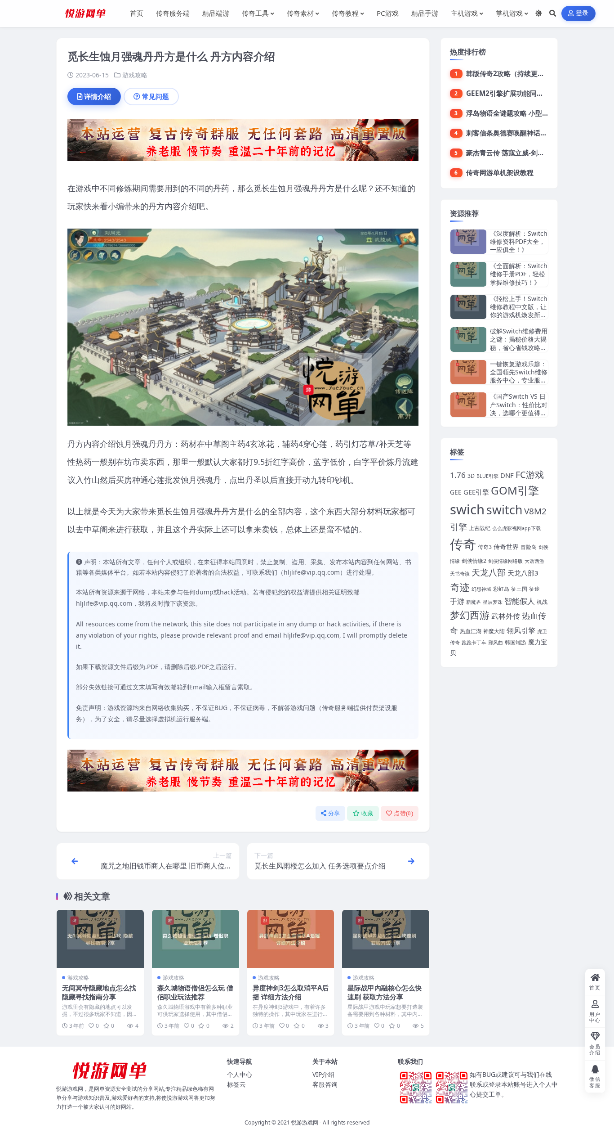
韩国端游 (515, 642)
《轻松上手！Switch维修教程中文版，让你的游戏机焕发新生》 (518, 311)
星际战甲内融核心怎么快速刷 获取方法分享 (384, 992)
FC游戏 (530, 474)
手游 (457, 601)
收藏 (367, 813)
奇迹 (460, 587)
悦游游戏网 (304, 1122)
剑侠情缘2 (474, 561)
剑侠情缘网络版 (505, 561)
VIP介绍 (323, 1074)
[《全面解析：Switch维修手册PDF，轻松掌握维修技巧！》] (468, 274)
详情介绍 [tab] (97, 96)
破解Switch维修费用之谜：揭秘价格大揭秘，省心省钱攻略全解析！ (518, 343)
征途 (534, 589)
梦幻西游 (469, 614)
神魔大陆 (494, 631)
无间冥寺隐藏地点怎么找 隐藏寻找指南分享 (99, 992)
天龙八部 (489, 572)
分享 (334, 813)
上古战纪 (479, 528)
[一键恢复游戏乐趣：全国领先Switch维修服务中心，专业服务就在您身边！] (468, 372)
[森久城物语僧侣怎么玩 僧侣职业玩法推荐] (195, 939)
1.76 (458, 475)
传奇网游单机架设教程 (500, 172)
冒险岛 (529, 547)
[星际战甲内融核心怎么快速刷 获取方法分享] (385, 939)
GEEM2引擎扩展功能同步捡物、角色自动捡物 (535, 93)
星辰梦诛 (493, 602)
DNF (507, 475)
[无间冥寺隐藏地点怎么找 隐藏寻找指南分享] (100, 939)
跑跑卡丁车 (474, 642)
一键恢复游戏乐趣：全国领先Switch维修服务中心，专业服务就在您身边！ (518, 376)
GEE (456, 492)
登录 (582, 13)
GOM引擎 (515, 490)
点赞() (403, 813)
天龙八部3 (522, 572)
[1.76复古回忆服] (242, 142)
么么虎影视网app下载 (516, 528)
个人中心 (239, 1074)
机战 (542, 602)
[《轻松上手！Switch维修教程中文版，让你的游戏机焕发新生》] (468, 307)
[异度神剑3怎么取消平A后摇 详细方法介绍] (290, 939)
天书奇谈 (460, 574)
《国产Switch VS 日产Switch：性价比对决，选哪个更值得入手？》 (518, 408)
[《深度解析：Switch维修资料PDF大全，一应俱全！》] (468, 241)
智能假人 (519, 601)
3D (471, 476)
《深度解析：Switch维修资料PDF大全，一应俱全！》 (518, 241)
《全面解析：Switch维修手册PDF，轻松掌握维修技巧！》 (518, 273)
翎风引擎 (521, 630)
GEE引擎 (476, 491)
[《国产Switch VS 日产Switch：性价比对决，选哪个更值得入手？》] (468, 404)
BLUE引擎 (487, 476)
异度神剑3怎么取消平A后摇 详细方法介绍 (291, 992)
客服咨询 (325, 1084)
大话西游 (534, 561)
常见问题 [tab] (155, 96)
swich (467, 509)
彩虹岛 (501, 589)
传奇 (463, 544)
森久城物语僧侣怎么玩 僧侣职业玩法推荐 (195, 992)
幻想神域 (481, 589)
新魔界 (473, 602)
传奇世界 (506, 546)
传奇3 (485, 547)
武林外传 (505, 616)
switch (504, 510)
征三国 (519, 589)
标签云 (236, 1084)
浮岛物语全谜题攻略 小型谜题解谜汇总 (524, 112)
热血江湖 (470, 631)
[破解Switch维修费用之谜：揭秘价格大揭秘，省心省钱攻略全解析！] (468, 339)
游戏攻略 (134, 75)
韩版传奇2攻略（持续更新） (508, 73)
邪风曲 (495, 642)
